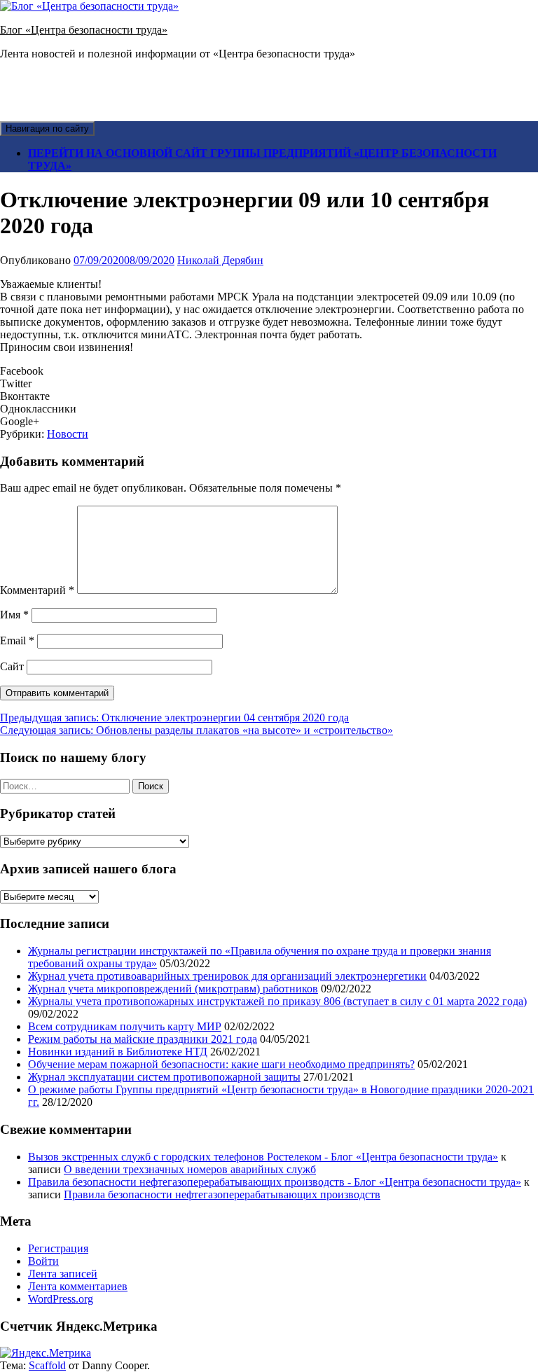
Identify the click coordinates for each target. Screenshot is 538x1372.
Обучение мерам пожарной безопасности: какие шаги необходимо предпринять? (221, 1064)
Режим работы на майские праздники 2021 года (142, 1039)
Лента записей (62, 1274)
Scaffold (47, 1365)
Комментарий (37, 590)
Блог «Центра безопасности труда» (83, 30)
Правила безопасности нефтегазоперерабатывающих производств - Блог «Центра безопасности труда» (274, 1182)
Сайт (12, 666)
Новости (67, 434)
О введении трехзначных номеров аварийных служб (190, 1169)
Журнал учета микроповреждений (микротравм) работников (173, 989)
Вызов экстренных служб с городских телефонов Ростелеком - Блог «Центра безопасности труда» (263, 1157)
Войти (43, 1261)
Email (17, 640)
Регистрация (58, 1248)
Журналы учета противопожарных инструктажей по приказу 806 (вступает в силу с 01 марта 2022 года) (277, 1001)
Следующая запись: (196, 730)
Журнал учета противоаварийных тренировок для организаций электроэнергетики (227, 976)
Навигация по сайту (47, 128)
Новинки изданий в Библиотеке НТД (117, 1052)
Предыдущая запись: (174, 717)
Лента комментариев (77, 1286)
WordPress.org (60, 1299)
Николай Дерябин (220, 260)
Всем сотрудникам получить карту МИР (124, 1026)
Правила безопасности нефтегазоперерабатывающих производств (222, 1194)
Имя (14, 615)
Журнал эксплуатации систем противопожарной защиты (164, 1077)
